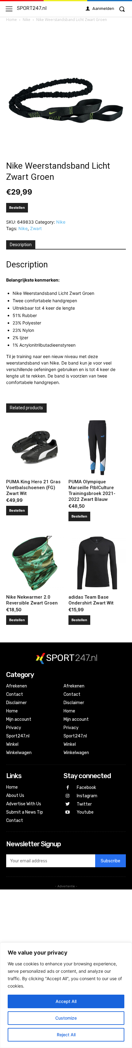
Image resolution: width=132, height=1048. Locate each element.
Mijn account (18, 719)
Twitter (84, 804)
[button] (122, 9)
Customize (66, 1018)
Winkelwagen (19, 752)
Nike (26, 19)
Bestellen (17, 207)
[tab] (20, 245)
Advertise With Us (23, 804)
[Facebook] (68, 788)
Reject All (66, 1034)
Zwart (36, 228)
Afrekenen (16, 686)
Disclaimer (16, 702)
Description (21, 244)
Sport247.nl (17, 736)
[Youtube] (68, 812)
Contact (14, 694)
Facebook (86, 787)
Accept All (66, 1001)
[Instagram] (68, 796)
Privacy (13, 727)
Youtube (85, 812)
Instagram (87, 795)
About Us (15, 795)
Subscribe (110, 861)
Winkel (12, 744)
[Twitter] (68, 804)
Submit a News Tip (24, 812)
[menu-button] (9, 8)
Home (11, 19)
